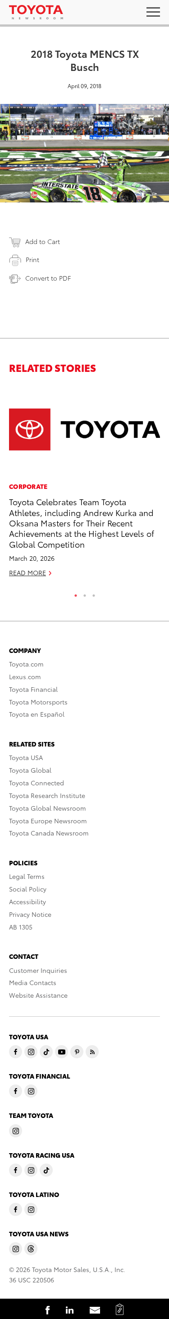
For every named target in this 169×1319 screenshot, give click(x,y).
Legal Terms (27, 876)
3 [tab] (93, 593)
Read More (27, 572)
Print (32, 259)
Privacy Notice (30, 914)
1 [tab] (75, 593)
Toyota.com (26, 663)
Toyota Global (30, 770)
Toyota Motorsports (38, 701)
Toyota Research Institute (47, 795)
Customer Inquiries (38, 970)
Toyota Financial (33, 689)
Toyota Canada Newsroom (49, 832)
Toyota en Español (36, 713)
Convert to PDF (48, 277)
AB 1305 (20, 926)
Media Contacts (32, 982)
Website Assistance (38, 995)
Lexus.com (25, 676)
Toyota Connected (36, 782)
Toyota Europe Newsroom (48, 820)
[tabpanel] (84, 485)
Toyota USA (26, 757)
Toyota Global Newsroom (47, 807)
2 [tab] (84, 593)
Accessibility (27, 901)
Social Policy (27, 888)
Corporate (28, 486)
